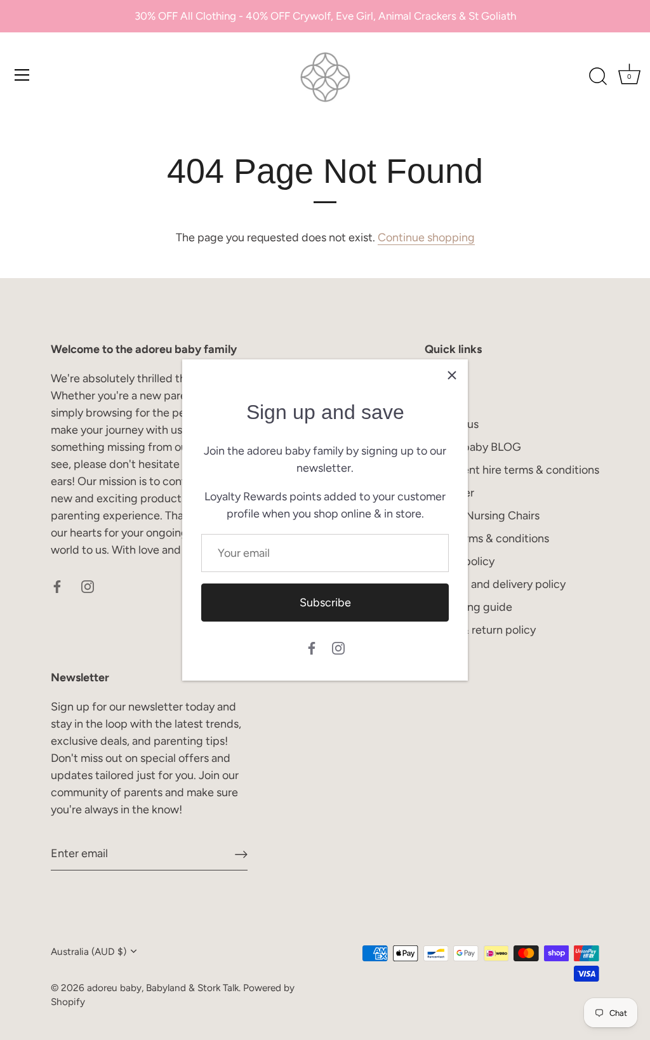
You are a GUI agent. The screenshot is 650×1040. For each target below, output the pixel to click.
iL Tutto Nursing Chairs (482, 516)
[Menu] (22, 75)
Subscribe (325, 603)
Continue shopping (426, 237)
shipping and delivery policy (495, 584)
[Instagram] (338, 647)
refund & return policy (480, 630)
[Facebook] (311, 647)
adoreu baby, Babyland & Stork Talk (163, 988)
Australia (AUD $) (88, 951)
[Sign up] (241, 854)
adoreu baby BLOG (473, 447)
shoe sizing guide (468, 607)
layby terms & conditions (487, 538)
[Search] (598, 77)
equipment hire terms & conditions (512, 470)
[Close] (452, 375)
